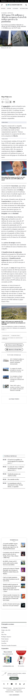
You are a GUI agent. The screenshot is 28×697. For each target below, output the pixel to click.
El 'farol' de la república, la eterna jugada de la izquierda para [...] (16, 461)
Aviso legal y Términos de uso (19, 688)
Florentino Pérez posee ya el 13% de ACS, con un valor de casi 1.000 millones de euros (13, 179)
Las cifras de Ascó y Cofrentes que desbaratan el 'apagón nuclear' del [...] (16, 468)
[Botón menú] (2, 5)
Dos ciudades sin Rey (13, 479)
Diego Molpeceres (6, 96)
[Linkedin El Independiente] (20, 684)
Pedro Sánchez (5, 639)
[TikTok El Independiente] (24, 684)
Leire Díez (3, 643)
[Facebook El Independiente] (7, 684)
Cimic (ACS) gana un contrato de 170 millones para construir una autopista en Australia (13, 323)
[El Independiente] (14, 5)
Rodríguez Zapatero (6, 636)
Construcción (5, 335)
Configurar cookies (19, 691)
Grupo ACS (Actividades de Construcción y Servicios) (12, 338)
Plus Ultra (3, 634)
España (9, 8)
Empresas (10, 12)
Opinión (3, 8)
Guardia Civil (4, 641)
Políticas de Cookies (9, 691)
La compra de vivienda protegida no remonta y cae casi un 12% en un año (16, 370)
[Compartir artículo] (2, 102)
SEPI (2, 632)
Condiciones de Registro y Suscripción (14, 690)
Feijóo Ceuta (17, 1)
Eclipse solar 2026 (5, 630)
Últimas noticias (11, 1)
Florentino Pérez (15, 335)
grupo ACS (6, 106)
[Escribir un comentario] (14, 102)
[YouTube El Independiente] (12, 684)
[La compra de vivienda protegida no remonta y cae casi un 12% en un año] (6, 370)
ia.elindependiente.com (8, 666)
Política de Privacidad (7, 688)
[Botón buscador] (26, 5)
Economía (15, 8)
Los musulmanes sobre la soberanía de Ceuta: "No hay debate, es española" (15, 484)
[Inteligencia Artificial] (8, 663)
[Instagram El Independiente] (16, 684)
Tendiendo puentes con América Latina (14, 474)
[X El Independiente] (4, 684)
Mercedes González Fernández (8, 645)
